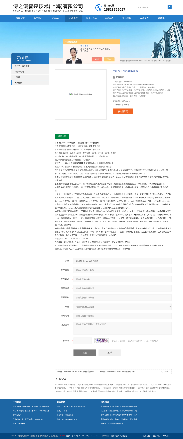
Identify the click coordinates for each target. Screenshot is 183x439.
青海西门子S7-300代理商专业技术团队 (72, 391)
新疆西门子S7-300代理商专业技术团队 (132, 384)
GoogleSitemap (96, 436)
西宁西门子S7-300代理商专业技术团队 (154, 388)
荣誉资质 (109, 18)
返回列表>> (165, 371)
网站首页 (20, 18)
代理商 (17, 77)
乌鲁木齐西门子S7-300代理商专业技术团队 (95, 384)
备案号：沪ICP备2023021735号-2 (77, 436)
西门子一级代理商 (22, 66)
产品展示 (73, 18)
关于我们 (38, 18)
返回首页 (146, 436)
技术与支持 (91, 18)
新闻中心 (55, 18)
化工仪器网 (115, 436)
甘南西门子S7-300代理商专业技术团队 (106, 391)
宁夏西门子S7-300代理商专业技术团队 (85, 388)
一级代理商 (19, 72)
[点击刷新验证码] (102, 340)
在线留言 (144, 18)
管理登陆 (123, 436)
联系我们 (162, 18)
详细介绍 (62, 136)
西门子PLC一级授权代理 (65, 384)
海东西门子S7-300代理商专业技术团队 (119, 388)
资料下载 (126, 18)
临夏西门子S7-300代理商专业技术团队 (141, 391)
